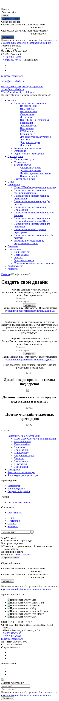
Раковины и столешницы (27, 148)
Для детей (25, 145)
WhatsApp (6, 92)
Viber (15, 92)
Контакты (13, 268)
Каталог (12, 100)
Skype (22, 92)
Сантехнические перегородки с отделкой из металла (31, 191)
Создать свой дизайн (25, 179)
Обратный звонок (11, 19)
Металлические (28, 111)
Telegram (30, 92)
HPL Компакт (27, 108)
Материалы (20, 162)
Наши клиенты (22, 252)
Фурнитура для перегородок (29, 153)
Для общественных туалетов (35, 136)
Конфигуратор (15, 266)
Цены (11, 181)
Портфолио (14, 184)
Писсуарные (27, 128)
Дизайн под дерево (30, 170)
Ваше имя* (37, 27)
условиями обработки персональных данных (27, 43)
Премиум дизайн (29, 176)
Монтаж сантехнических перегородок (34, 263)
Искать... (6, 9)
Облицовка (20, 150)
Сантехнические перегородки (30, 103)
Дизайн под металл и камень (35, 173)
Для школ (25, 139)
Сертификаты (21, 254)
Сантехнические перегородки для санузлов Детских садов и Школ (32, 219)
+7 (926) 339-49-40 (11, 59)
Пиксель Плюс (21, 554)
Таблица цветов (22, 165)
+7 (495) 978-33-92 (11, 57)
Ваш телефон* (38, 33)
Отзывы (18, 257)
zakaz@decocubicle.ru (12, 81)
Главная (5, 274)
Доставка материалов (19, 502)
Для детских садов (30, 142)
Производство (15, 156)
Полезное (13, 246)
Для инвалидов (28, 125)
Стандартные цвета (30, 167)
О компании (14, 249)
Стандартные (27, 114)
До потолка (26, 117)
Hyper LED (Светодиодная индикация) (35, 187)
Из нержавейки (28, 106)
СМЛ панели (27, 131)
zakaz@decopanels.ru (12, 76)
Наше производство (24, 159)
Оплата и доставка (24, 260)
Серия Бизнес (27, 134)
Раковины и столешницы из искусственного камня (29, 242)
